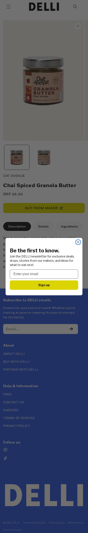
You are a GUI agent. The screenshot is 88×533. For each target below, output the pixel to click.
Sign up (44, 285)
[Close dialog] (78, 242)
